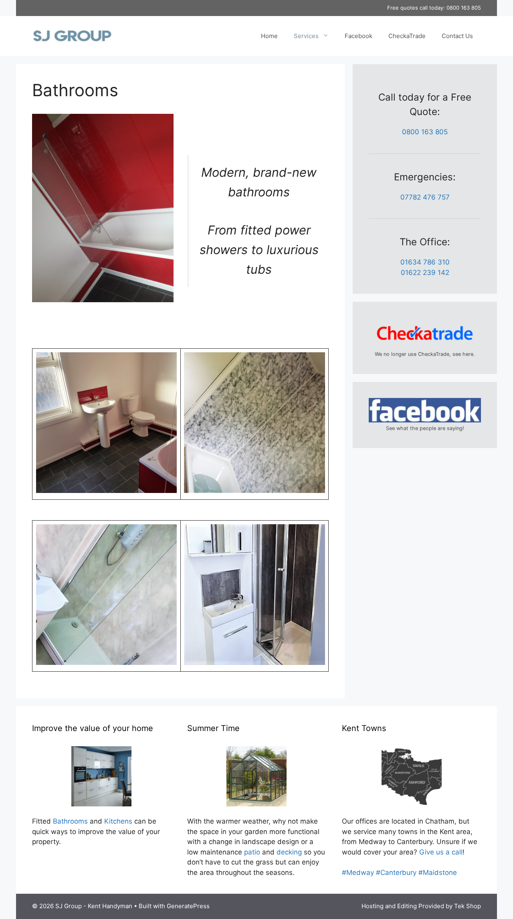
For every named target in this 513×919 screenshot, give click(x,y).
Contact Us (457, 36)
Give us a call (441, 852)
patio (252, 852)
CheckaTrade (407, 36)
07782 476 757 (425, 197)
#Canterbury (396, 873)
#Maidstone (437, 873)
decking (289, 852)
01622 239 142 (425, 273)
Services (306, 36)
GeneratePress (188, 906)
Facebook (358, 36)
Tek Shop (467, 906)
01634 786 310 (425, 262)
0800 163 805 (463, 7)
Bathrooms (70, 821)
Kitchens (118, 821)
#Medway (358, 873)
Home (269, 36)
